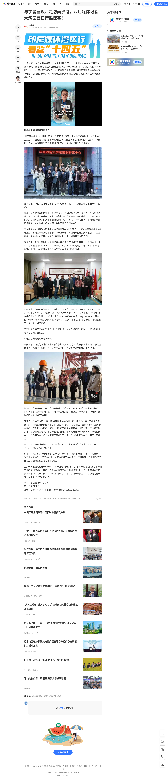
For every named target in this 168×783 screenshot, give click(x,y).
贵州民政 (27, 614)
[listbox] (63, 597)
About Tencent (36, 766)
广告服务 (66, 766)
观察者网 (27, 541)
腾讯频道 (94, 766)
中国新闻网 (28, 559)
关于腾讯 (27, 766)
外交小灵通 (28, 522)
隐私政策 (52, 766)
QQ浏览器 (87, 766)
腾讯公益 (80, 766)
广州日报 (27, 670)
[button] (137, 20)
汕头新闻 (27, 577)
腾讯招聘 (73, 766)
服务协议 (45, 766)
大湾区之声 (28, 596)
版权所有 (66, 776)
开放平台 (59, 766)
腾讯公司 (60, 776)
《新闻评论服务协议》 (55, 696)
